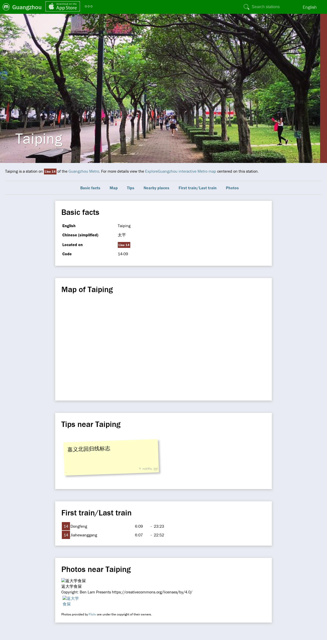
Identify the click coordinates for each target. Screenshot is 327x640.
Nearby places (156, 187)
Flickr (92, 614)
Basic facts (90, 187)
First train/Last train (198, 187)
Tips (130, 187)
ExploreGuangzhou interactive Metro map (180, 171)
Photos (232, 187)
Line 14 (50, 171)
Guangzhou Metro (83, 171)
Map (114, 187)
